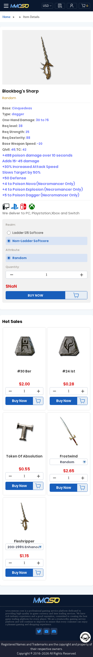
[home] (19, 5)
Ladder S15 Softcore (27, 232)
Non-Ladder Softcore (30, 241)
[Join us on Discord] (54, 633)
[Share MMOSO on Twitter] (39, 633)
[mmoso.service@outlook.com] (47, 633)
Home (6, 17)
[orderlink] (60, 6)
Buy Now (19, 400)
